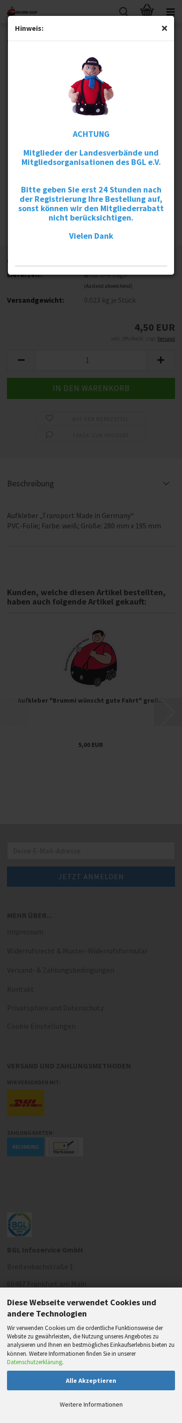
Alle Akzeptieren (91, 1380)
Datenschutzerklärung (34, 1362)
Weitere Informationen (91, 1404)
